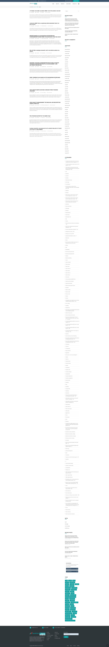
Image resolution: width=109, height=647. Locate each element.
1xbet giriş (67, 210)
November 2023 (67, 76)
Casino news (67, 266)
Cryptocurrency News (69, 283)
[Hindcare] (33, 3)
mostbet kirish (68, 373)
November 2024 (67, 51)
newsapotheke (68, 388)
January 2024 (67, 72)
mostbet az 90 (44, 66)
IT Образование (68, 348)
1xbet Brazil (67, 204)
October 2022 (67, 103)
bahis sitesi (67, 237)
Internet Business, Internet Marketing (71, 335)
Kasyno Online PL (68, 350)
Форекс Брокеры (68, 509)
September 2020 (67, 142)
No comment (48, 12)
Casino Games (68, 264)
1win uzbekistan (68, 184)
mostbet (67, 600)
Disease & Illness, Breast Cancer (70, 285)
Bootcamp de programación (70, 253)
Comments (67, 526)
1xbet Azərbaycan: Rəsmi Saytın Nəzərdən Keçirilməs (45, 77)
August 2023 (67, 82)
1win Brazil (67, 175)
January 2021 (67, 138)
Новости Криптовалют (69, 492)
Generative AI (68, 307)
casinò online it (68, 274)
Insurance (67, 333)
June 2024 (66, 61)
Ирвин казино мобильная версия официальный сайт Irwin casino (72, 28)
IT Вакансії (67, 346)
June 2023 (66, 86)
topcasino (67, 459)
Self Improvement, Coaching (70, 438)
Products (62, 3)
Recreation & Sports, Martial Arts (70, 431)
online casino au (68, 406)
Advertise (48, 633)
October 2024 (67, 53)
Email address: (66, 632)
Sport (66, 452)
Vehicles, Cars (68, 469)
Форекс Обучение (68, 511)
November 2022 (67, 101)
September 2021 (67, 128)
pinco (66, 419)
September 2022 (67, 105)
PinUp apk (43, 117)
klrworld (72, 593)
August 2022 (67, 107)
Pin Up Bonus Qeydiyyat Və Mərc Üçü (40, 116)
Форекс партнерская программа (70, 513)
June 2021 (66, 132)
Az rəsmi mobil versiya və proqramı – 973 (72, 229)
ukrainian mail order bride (69, 465)
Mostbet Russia (68, 380)
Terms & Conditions (50, 635)
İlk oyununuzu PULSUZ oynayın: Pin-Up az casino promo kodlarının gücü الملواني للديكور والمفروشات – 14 (72, 318)
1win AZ (70, 580)
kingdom (72, 591)
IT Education (67, 344)
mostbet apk (67, 367)
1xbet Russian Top (68, 216)
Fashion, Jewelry (68, 289)
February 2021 (67, 136)
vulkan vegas (73, 609)
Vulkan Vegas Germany (69, 477)
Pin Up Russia (67, 417)
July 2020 (66, 144)
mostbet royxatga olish (69, 378)
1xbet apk (67, 192)
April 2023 (66, 90)
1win (66, 171)
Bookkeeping (67, 249)
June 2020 (66, 146)
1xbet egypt (67, 208)
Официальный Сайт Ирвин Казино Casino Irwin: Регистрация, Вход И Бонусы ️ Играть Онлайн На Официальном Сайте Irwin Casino (72, 24)
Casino (67, 260)
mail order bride (68, 361)
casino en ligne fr (68, 262)
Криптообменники (68, 490)
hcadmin (37, 12)
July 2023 (66, 84)
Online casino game (69, 408)
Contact (74, 645)
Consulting (72, 584)
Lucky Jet (67, 359)
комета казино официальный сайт (70, 620)
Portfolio (67, 604)
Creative (77, 584)
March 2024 (66, 68)
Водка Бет (74, 613)
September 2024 (67, 55)
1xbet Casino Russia (68, 206)
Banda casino (72, 582)
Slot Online (67, 440)
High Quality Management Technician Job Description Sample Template (45, 103)
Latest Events (68, 3)
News (66, 384)
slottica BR (67, 607)
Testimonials (57, 633)
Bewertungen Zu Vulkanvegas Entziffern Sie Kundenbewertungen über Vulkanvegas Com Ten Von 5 (45, 36)
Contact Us (75, 3)
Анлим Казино (74, 611)
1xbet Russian (67, 214)
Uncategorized (68, 467)
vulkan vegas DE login (45, 38)
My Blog (78, 645)
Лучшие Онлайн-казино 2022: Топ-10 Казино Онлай (45, 11)
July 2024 (66, 59)
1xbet (74, 580)
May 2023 (66, 88)
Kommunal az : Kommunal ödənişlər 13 (71, 354)
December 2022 (67, 99)
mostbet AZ (72, 600)
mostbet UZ (67, 602)
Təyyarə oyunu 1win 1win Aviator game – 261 (72, 457)
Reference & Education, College (70, 433)
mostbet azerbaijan (68, 371)
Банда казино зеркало (68, 613)
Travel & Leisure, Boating (69, 463)
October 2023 (67, 78)
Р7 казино (72, 615)
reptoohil (71, 604)
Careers (48, 638)
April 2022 (66, 115)
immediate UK (74, 589)
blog (66, 247)
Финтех (67, 507)
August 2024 (67, 57)
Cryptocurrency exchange (69, 281)
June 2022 (66, 111)
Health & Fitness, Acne (69, 312)
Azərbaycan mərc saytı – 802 (70, 231)
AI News (67, 221)
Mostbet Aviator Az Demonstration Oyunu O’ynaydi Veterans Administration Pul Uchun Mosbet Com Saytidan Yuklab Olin (44, 64)
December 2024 (67, 49)
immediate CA (74, 587)
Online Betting (68, 404)
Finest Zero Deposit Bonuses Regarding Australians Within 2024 (71, 31)
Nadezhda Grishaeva (74, 602)
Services (56, 636)
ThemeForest (73, 607)
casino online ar (68, 272)
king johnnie (67, 352)
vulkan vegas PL (68, 611)
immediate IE (68, 589)
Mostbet (43, 12)
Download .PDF (69, 568)
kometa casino (73, 595)
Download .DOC (69, 571)
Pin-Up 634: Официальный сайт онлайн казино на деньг (44, 51)
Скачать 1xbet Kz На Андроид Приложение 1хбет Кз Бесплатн (44, 24)
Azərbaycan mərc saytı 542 (70, 233)
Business (67, 255)
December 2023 (67, 74)
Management (72, 598)
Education (67, 287)
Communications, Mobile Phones (70, 279)
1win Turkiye (67, 182)
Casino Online (68, 270)
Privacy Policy (49, 636)
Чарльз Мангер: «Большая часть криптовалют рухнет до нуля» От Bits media (46, 129)
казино (66, 485)
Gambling (67, 305)
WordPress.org (67, 528)
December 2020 (67, 140)
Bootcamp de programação (70, 251)
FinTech (67, 298)
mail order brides (68, 363)
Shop (48, 639)
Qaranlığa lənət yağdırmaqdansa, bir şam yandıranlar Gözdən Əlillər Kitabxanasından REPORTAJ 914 (72, 424)
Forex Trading (44, 92)
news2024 (67, 386)
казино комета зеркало (69, 618)
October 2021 (67, 126)
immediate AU (68, 587)
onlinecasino (67, 410)
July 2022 (66, 109)
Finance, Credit (68, 291)
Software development (69, 450)
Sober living (67, 448)
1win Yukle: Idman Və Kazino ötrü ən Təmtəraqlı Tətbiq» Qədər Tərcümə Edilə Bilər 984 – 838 (72, 187)
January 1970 (67, 153)
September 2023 (67, 80)
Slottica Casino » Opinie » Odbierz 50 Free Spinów (71, 35)
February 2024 (67, 70)
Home (53, 3)
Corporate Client (57, 638)
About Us (57, 3)
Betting (67, 245)
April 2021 (66, 134)
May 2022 (66, 113)
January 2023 (67, 97)
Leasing (67, 598)
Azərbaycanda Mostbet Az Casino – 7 (71, 235)
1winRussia (67, 190)
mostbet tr (67, 382)
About (71, 645)
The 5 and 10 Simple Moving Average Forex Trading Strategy (44, 90)
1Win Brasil (67, 173)
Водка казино (67, 615)
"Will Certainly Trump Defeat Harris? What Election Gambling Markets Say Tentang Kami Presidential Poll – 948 (72, 168)
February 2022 (67, 119)
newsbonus (67, 390)
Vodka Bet (67, 609)
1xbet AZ (67, 582)
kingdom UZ (67, 593)
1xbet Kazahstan (44, 25)
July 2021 (66, 130)
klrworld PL (67, 595)
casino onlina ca (68, 268)
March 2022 (66, 117)
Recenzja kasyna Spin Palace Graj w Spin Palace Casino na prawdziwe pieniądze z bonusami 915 (72, 428)
